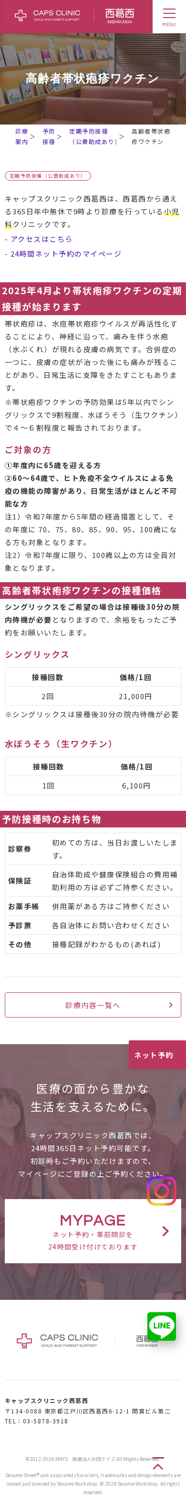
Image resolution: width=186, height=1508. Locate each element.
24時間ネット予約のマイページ (66, 254)
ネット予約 (154, 1055)
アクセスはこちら (41, 239)
